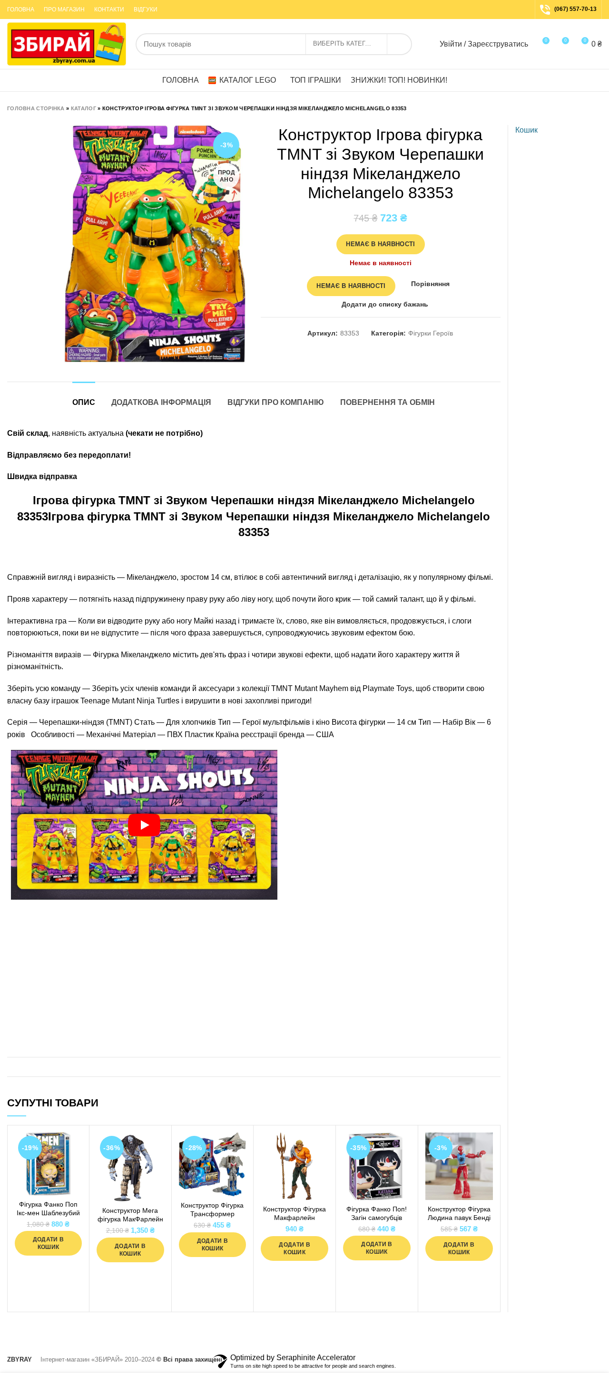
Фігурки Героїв (430, 333)
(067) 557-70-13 (575, 9)
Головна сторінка (36, 108)
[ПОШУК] (399, 44)
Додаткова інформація (161, 402)
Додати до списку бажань (385, 304)
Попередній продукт (578, 108)
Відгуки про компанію (275, 402)
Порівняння (430, 283)
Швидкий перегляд (75, 1169)
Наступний (597, 108)
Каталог (83, 108)
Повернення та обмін (387, 402)
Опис (83, 402)
